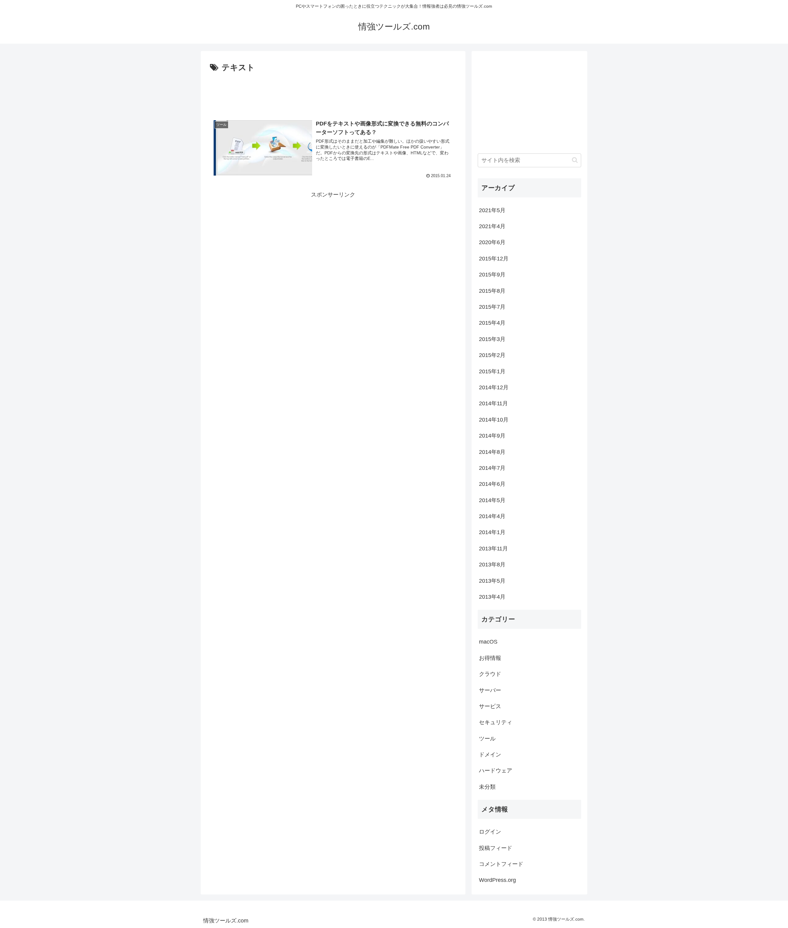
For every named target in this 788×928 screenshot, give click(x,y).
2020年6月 (492, 242)
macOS (488, 642)
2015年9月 (492, 275)
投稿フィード (495, 848)
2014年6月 (492, 484)
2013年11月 (493, 548)
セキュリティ (495, 722)
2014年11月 (493, 403)
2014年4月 (492, 516)
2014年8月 (492, 452)
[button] (574, 160)
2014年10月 (494, 420)
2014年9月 (492, 436)
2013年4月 (492, 597)
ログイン (490, 832)
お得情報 (490, 658)
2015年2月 (492, 355)
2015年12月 (494, 259)
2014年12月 (494, 387)
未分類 (487, 787)
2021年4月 (492, 226)
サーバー (490, 690)
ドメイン (490, 755)
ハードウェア (495, 770)
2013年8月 (492, 564)
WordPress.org (497, 880)
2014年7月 (492, 468)
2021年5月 (492, 210)
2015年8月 (492, 291)
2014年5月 (492, 500)
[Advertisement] (333, 91)
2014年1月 (492, 532)
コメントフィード (501, 864)
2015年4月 (492, 323)
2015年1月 (492, 371)
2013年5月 (492, 581)
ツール (487, 739)
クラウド (490, 674)
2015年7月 (492, 307)
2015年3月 (492, 339)
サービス (490, 706)
